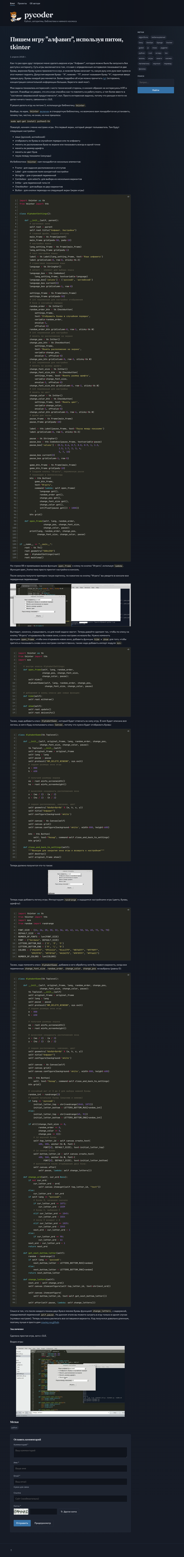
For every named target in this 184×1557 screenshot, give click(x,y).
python (14, 1427)
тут (104, 78)
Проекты (22, 3)
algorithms (143, 37)
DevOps (149, 42)
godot (141, 47)
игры (150, 58)
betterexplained (158, 37)
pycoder (38, 14)
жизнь (142, 58)
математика (144, 63)
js (148, 47)
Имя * (16, 1462)
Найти (155, 90)
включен (44, 111)
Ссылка (17, 1492)
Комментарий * (21, 1444)
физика (142, 69)
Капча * (17, 1506)
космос (169, 58)
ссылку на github (50, 1322)
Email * (17, 1475)
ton (166, 53)
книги (159, 58)
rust (150, 53)
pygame (164, 47)
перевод (167, 63)
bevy (141, 42)
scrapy (158, 53)
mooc (154, 47)
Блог (12, 3)
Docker (169, 42)
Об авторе (35, 3)
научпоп (156, 63)
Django (160, 42)
